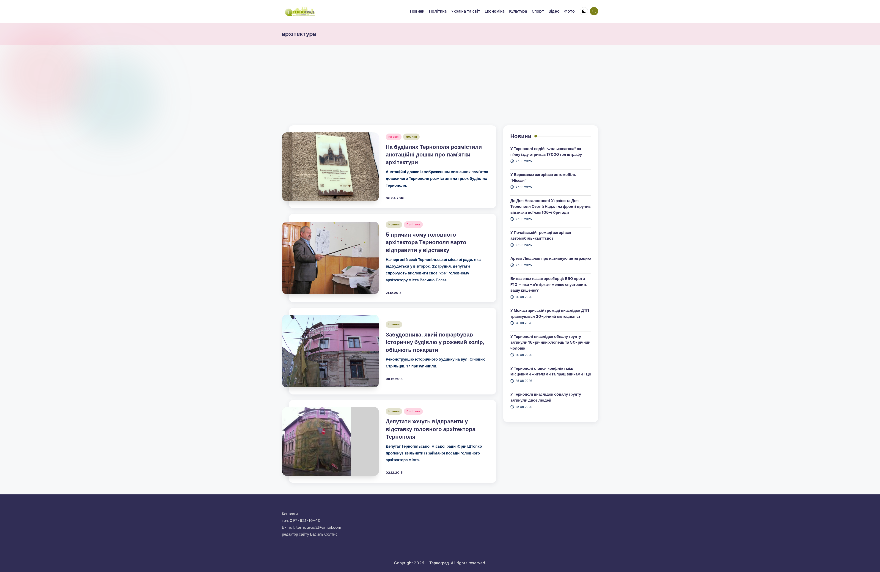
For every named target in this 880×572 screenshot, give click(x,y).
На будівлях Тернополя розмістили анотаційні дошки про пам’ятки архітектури (434, 154)
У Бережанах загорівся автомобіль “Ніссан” (543, 177)
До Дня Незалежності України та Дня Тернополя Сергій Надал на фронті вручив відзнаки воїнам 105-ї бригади (550, 206)
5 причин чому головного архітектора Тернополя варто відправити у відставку (426, 242)
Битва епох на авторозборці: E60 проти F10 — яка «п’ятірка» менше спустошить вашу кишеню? (548, 284)
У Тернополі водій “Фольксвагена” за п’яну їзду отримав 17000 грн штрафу (546, 151)
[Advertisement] (440, 79)
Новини (411, 136)
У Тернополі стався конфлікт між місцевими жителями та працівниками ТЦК (550, 371)
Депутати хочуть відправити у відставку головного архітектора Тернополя (430, 429)
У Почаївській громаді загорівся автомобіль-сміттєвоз (540, 235)
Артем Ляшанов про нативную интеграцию (550, 258)
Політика (413, 224)
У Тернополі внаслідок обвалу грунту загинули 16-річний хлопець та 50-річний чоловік (550, 342)
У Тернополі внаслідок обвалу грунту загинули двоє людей (545, 397)
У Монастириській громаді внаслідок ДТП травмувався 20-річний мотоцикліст (549, 313)
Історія (393, 136)
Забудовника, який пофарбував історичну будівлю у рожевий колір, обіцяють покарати (435, 342)
